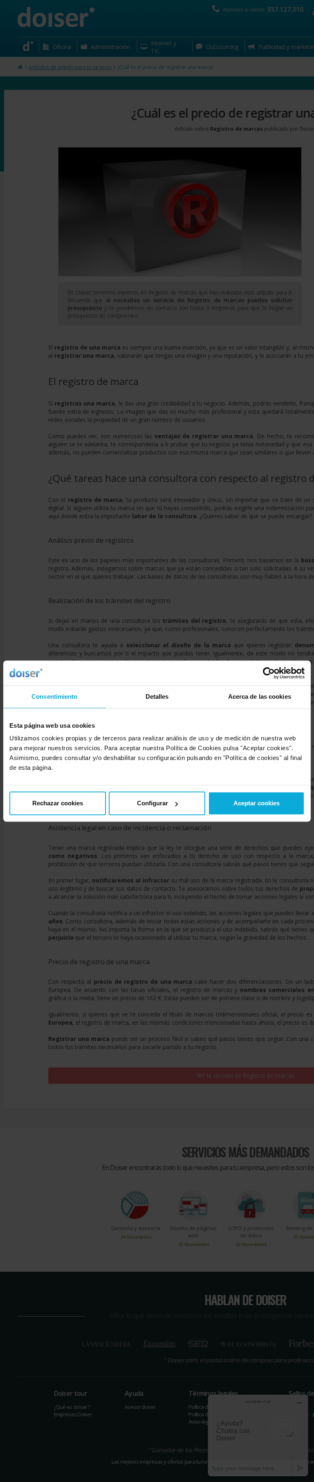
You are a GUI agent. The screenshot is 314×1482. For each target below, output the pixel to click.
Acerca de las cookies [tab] (259, 696)
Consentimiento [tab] (54, 696)
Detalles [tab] (157, 696)
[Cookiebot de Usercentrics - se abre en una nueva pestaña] (269, 673)
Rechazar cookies (57, 803)
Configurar (152, 803)
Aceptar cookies (256, 803)
